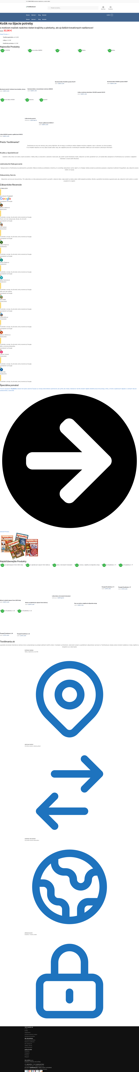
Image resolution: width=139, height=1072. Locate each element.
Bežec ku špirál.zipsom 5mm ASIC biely (10, 600)
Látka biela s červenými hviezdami (61, 596)
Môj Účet (103, 9)
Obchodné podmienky (30, 1040)
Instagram (27, 1053)
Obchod (31, 1069)
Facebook (27, 1051)
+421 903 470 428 (29, 1065)
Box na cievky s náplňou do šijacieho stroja (85, 603)
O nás (26, 1028)
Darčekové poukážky (30, 1036)
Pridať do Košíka (13, 94)
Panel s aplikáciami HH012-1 (46, 123)
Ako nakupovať (28, 1043)
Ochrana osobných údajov (31, 1034)
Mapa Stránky (43, 1069)
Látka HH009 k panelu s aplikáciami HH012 (11, 134)
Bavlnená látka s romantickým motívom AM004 (40, 89)
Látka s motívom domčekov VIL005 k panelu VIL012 (91, 92)
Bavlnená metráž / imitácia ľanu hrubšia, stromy (12, 89)
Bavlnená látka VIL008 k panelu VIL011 (65, 81)
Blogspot (27, 1056)
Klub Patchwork (28, 1047)
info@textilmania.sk (39, 1065)
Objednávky (27, 1032)
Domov (27, 1069)
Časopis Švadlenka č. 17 (124, 587)
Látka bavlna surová (30, 118)
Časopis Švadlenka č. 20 (6, 633)
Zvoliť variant (31, 123)
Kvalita (26, 1030)
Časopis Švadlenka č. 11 (108, 587)
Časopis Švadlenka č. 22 (23, 633)
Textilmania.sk (33, 1067)
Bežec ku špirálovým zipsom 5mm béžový (36, 602)
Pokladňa (110, 9)
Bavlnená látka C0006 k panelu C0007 (117, 81)
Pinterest (27, 1054)
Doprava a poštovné (29, 1041)
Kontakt (37, 1069)
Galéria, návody (28, 1045)
